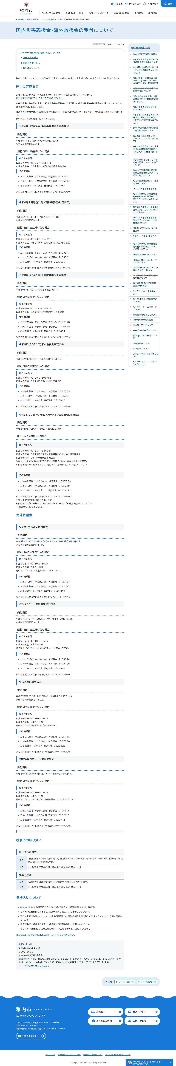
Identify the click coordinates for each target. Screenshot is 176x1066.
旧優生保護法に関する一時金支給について (145, 261)
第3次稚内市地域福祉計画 (145, 189)
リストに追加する (126, 982)
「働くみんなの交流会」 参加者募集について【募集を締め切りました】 (145, 99)
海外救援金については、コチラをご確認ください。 (39, 98)
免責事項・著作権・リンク (92, 1055)
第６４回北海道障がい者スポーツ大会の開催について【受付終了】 (145, 70)
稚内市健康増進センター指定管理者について (145, 182)
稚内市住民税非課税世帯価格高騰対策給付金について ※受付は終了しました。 (145, 246)
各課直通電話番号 (30, 1036)
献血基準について (141, 349)
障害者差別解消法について (145, 315)
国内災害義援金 (30, 58)
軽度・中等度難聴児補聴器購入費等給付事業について (145, 129)
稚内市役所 (20, 19)
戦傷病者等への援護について (145, 337)
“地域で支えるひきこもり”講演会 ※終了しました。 (145, 269)
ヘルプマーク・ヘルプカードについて (145, 308)
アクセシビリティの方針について (118, 1055)
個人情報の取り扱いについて (69, 1055)
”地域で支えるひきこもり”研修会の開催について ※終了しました (145, 162)
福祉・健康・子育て (74, 13)
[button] (170, 1062)
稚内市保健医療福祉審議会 (145, 54)
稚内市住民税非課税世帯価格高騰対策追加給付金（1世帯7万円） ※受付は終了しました (145, 198)
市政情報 (138, 13)
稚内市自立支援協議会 (143, 320)
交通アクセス (139, 1012)
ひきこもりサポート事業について (145, 292)
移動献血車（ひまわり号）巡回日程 (145, 229)
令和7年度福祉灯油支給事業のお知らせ (145, 108)
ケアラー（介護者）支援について (146, 237)
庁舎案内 (100, 1012)
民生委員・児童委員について (145, 330)
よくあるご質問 (104, 1021)
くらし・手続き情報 (51, 13)
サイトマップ (50, 1055)
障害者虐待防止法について (145, 254)
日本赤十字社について (143, 325)
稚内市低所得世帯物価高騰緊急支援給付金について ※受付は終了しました (145, 173)
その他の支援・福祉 (49, 19)
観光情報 (152, 13)
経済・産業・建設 (122, 13)
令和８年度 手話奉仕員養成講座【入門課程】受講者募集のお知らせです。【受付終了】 (145, 80)
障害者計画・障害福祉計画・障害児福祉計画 (145, 284)
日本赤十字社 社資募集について (145, 355)
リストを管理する (148, 982)
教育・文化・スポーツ (99, 13)
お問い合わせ (139, 1021)
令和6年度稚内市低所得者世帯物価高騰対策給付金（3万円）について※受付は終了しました (146, 150)
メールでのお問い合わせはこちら (34, 966)
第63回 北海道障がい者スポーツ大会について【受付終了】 (145, 138)
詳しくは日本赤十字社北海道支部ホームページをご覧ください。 (45, 935)
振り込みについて (31, 68)
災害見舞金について (142, 343)
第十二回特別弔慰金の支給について (145, 300)
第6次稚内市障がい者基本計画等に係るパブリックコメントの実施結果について (146, 209)
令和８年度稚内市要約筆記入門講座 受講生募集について (146, 61)
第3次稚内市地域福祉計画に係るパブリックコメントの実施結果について (146, 220)
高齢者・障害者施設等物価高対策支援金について (145, 90)
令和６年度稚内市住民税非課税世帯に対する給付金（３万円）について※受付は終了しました (146, 119)
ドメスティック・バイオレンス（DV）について (145, 363)
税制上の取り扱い (31, 63)
